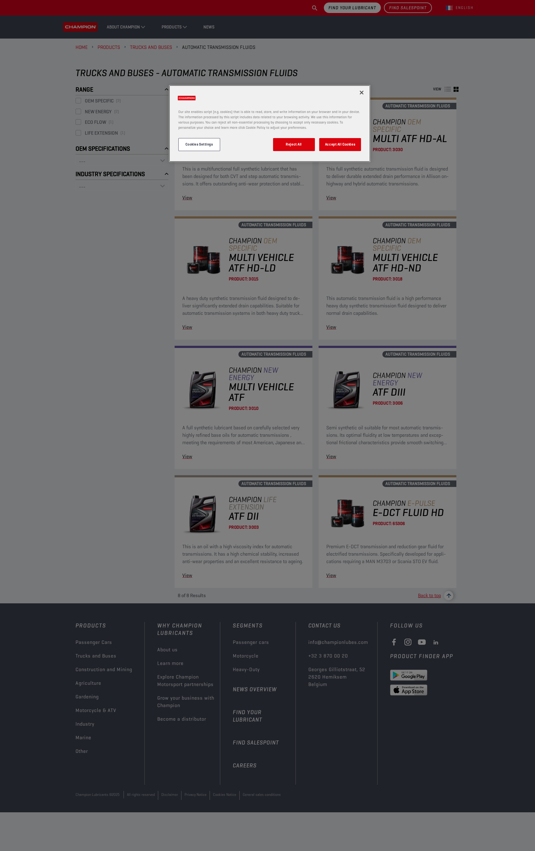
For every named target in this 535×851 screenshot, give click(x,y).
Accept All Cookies (340, 144)
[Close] (361, 92)
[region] (269, 123)
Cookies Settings (199, 144)
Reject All (294, 144)
